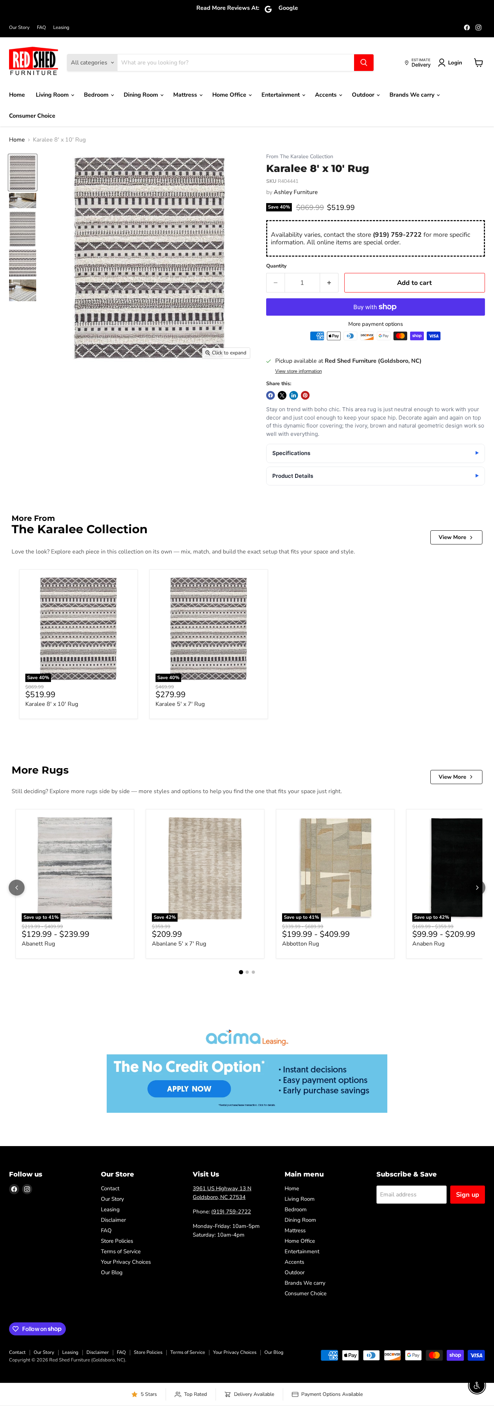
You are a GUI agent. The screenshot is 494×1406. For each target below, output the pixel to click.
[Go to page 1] (241, 972)
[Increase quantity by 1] (329, 283)
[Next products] (477, 888)
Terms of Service (121, 1251)
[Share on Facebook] (270, 395)
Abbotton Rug (300, 944)
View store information (298, 371)
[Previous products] (17, 888)
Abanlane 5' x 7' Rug (179, 944)
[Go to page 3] (253, 972)
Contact (110, 1188)
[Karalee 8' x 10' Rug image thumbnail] (22, 172)
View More (452, 537)
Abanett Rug (38, 944)
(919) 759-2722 (397, 234)
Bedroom (97, 95)
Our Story (19, 27)
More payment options (375, 324)
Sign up (467, 1194)
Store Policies (117, 1241)
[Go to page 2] (247, 972)
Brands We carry (412, 95)
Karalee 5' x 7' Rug (180, 704)
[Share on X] (282, 395)
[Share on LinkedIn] (293, 395)
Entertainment (281, 95)
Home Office (230, 95)
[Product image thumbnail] (22, 200)
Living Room (53, 95)
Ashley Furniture (296, 192)
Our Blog (112, 1272)
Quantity (276, 266)
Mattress (186, 95)
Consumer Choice (32, 116)
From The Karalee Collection (299, 156)
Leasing (61, 27)
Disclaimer (113, 1220)
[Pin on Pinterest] (305, 395)
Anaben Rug (428, 944)
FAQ (41, 27)
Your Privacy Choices (126, 1262)
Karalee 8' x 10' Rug (51, 704)
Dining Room (141, 95)
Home (17, 95)
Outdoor (364, 95)
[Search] (364, 62)
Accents (326, 95)
